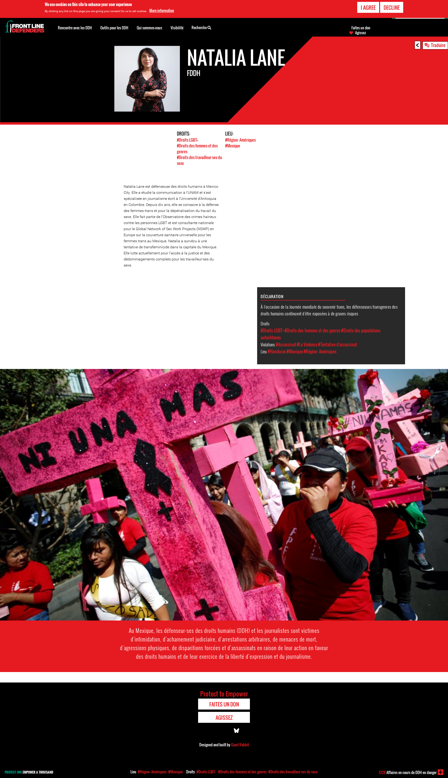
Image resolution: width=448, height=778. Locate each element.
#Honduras (277, 351)
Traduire (438, 45)
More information (161, 10)
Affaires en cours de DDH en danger (408, 772)
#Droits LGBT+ (187, 140)
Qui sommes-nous (149, 28)
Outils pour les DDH (114, 28)
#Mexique (232, 146)
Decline (392, 7)
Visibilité (177, 28)
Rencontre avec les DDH (75, 28)
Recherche (199, 27)
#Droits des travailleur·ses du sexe (293, 772)
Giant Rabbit (240, 744)
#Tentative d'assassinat (337, 344)
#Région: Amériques (240, 140)
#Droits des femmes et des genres (312, 331)
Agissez (360, 32)
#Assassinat (286, 344)
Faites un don (360, 27)
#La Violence (307, 344)
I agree (368, 7)
